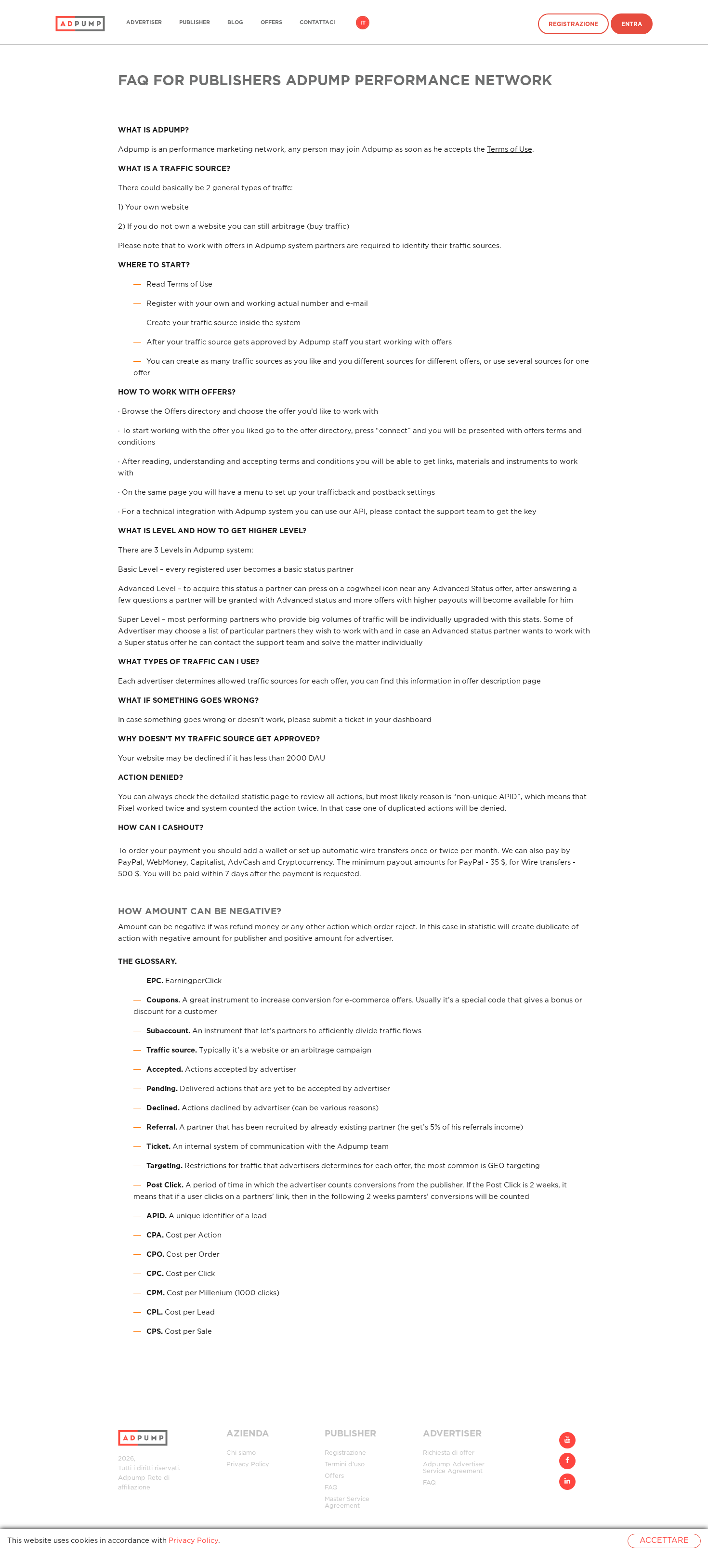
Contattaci (317, 22)
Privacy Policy (247, 1464)
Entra (631, 24)
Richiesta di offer (448, 1453)
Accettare (664, 1540)
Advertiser (144, 22)
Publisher (194, 22)
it (363, 23)
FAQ (331, 1487)
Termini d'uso (345, 1464)
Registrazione (573, 24)
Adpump (131, 1478)
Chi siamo (241, 1453)
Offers (271, 22)
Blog (235, 22)
